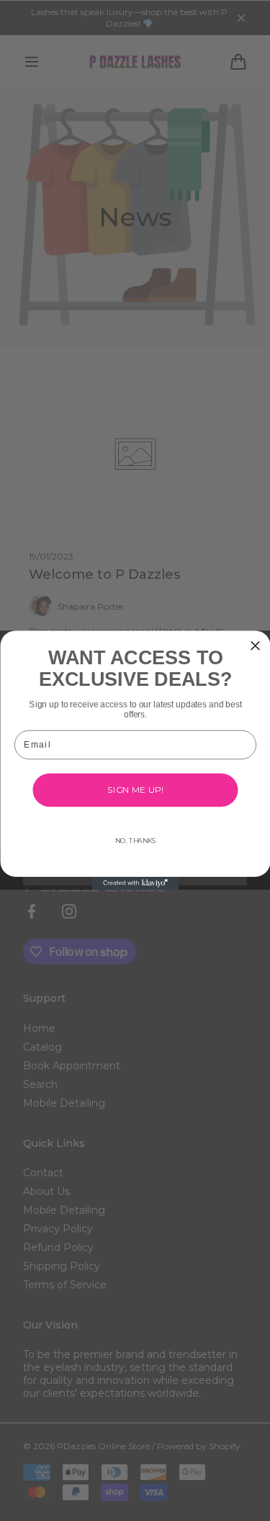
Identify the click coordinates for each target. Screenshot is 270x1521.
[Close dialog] (255, 646)
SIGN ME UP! (135, 790)
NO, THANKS (134, 841)
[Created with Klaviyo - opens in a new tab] (135, 883)
